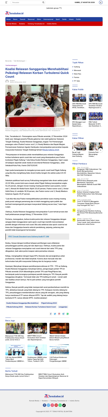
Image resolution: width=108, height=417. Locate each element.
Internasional (48, 19)
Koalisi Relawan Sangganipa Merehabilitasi (22, 303)
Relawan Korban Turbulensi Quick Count (40, 307)
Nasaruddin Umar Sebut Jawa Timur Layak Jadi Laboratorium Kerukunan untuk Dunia (88, 222)
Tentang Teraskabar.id (36, 24)
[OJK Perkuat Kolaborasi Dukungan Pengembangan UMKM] (59, 349)
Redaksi (22, 24)
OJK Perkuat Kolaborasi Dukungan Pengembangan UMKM (58, 359)
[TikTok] (64, 405)
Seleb (64, 19)
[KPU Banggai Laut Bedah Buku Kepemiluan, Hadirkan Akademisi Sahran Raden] (79, 116)
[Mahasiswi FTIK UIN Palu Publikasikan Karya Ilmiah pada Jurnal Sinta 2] (15, 328)
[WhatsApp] (60, 405)
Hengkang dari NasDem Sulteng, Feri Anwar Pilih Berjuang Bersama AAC (89, 213)
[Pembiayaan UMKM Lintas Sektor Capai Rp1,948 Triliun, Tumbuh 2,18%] (37, 349)
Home (8, 19)
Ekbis (39, 19)
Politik (78, 19)
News (15, 19)
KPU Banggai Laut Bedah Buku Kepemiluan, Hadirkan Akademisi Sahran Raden (79, 124)
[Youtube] (56, 405)
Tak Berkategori (11, 65)
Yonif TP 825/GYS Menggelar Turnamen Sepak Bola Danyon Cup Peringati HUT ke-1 (88, 203)
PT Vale (77, 81)
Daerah (22, 19)
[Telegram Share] (63, 313)
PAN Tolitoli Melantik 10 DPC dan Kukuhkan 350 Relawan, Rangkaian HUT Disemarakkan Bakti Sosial (96, 124)
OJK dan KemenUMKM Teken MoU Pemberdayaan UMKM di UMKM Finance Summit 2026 (14, 359)
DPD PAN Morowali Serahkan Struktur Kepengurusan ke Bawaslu (95, 106)
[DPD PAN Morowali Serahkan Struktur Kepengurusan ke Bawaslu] (96, 98)
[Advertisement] (54, 42)
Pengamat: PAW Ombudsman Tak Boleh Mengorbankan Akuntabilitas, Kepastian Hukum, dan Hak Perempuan (89, 172)
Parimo (76, 77)
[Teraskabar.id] (14, 13)
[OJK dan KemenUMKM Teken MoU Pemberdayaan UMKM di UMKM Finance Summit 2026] (15, 349)
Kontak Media (11, 24)
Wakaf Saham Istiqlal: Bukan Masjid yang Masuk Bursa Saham (59, 337)
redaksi (12, 80)
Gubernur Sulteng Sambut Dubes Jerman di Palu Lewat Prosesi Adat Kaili (95, 154)
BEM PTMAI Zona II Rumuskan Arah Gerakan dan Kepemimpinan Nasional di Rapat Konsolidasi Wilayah (37, 338)
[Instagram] (52, 405)
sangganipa (63, 307)
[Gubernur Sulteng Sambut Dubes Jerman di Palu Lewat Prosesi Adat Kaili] (96, 146)
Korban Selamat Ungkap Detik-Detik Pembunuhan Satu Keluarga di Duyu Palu (89, 194)
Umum (71, 19)
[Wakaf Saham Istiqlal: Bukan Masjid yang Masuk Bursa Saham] (59, 328)
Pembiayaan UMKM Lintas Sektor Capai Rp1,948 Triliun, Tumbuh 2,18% (37, 359)
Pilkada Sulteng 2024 (50, 150)
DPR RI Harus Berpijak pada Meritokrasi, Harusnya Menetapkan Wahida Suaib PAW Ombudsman (89, 183)
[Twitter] (48, 405)
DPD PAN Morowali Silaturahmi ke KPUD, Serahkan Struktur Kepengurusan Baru (79, 106)
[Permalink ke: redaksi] (7, 81)
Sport (58, 19)
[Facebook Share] (50, 313)
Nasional (31, 19)
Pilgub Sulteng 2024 (49, 303)
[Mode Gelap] (101, 2)
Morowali (77, 70)
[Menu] (6, 2)
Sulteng (77, 67)
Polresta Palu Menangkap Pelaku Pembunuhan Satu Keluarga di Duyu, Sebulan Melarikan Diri (79, 154)
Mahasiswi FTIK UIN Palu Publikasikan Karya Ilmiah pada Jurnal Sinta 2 (14, 338)
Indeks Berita (52, 24)
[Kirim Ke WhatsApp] (67, 313)
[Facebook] (44, 405)
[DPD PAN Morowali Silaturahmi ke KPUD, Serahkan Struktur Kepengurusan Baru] (79, 98)
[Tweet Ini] (55, 313)
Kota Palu (77, 74)
